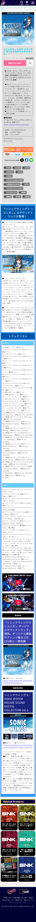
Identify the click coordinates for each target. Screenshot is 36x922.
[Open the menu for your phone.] (32, 2)
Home (2, 8)
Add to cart (15, 63)
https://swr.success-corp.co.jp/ (16, 124)
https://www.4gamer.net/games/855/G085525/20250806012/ (18, 681)
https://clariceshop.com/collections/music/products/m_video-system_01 (18, 746)
